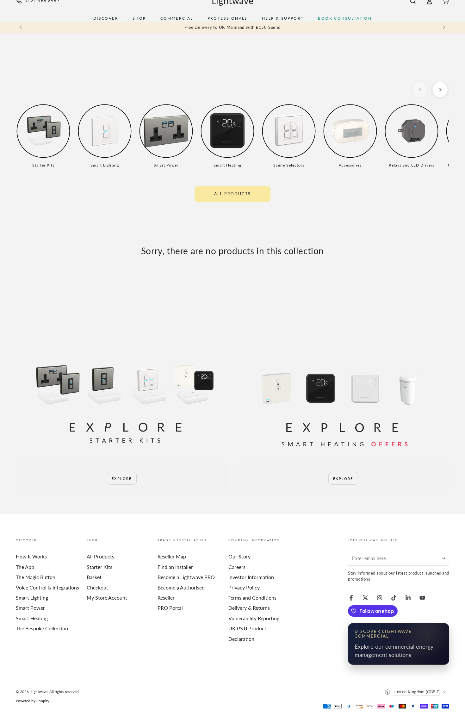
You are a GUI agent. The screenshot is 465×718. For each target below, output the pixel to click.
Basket (94, 577)
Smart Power (30, 608)
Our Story (239, 556)
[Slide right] (443, 27)
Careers (236, 567)
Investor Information (251, 577)
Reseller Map (172, 556)
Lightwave (39, 691)
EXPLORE (122, 478)
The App (25, 567)
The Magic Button (35, 577)
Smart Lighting (32, 598)
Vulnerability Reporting (253, 618)
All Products (232, 194)
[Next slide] (440, 89)
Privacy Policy (244, 587)
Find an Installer (175, 567)
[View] (122, 403)
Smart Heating (32, 618)
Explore (343, 478)
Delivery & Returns (249, 608)
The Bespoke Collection (42, 628)
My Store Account (107, 598)
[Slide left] (21, 27)
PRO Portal (170, 608)
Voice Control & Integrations (47, 587)
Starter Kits (99, 567)
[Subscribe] (445, 558)
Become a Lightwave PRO (186, 577)
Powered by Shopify (32, 700)
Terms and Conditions (252, 598)
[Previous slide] (420, 89)
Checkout (97, 587)
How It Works (31, 556)
